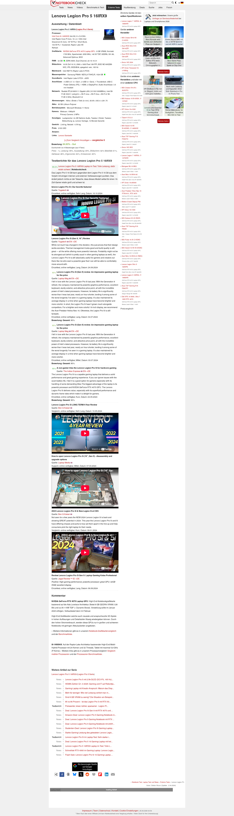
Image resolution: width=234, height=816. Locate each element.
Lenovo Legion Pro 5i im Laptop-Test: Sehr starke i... (87, 737)
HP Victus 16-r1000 (128, 210)
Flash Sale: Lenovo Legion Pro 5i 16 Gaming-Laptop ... (89, 754)
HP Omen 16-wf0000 (129, 182)
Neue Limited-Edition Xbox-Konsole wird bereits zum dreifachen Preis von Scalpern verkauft (153, 40)
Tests (61, 7)
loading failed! (55, 790)
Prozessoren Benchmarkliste (89, 654)
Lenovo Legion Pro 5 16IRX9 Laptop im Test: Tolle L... (88, 746)
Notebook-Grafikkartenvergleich (102, 630)
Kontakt (115, 810)
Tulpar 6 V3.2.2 (127, 117)
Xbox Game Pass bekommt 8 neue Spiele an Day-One (174, 63)
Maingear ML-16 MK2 (129, 166)
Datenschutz (104, 810)
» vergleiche (97, 140)
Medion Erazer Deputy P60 (131, 201)
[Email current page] (113, 774)
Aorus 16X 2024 (127, 62)
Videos (80, 7)
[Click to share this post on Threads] (68, 774)
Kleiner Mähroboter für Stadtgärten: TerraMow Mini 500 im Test (174, 112)
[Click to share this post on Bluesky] (74, 774)
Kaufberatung (130, 7)
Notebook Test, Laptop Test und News (145, 782)
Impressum (87, 810)
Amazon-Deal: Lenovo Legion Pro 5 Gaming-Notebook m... (90, 714)
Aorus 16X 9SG (127, 147)
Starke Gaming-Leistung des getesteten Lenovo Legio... (89, 732)
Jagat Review (64, 578)
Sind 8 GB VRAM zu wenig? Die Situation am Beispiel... (89, 697)
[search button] (173, 2)
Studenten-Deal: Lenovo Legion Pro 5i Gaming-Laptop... (89, 728)
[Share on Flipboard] (100, 774)
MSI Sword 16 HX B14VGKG (132, 248)
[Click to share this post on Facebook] (61, 774)
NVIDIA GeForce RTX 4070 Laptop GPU (79, 51)
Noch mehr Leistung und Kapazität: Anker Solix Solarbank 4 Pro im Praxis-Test (174, 90)
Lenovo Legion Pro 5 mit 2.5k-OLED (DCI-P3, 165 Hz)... (89, 679)
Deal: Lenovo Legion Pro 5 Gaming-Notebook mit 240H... (89, 723)
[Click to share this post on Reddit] (87, 774)
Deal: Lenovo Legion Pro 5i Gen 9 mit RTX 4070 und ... (89, 710)
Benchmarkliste (65, 634)
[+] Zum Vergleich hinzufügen (77, 140)
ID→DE (76, 578)
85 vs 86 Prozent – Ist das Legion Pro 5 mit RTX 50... (88, 701)
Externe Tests (114, 7)
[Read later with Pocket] (93, 774)
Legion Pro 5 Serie (84, 29)
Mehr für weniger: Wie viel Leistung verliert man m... (87, 692)
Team (95, 810)
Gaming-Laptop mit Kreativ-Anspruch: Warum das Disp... (89, 688)
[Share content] (56, 774)
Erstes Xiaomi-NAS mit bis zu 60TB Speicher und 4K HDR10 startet (174, 41)
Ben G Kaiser (64, 407)
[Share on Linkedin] (106, 774)
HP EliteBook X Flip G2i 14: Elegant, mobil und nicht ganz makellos (153, 91)
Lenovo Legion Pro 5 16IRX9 (64, 674)
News (70, 7)
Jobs (160, 7)
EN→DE (73, 241)
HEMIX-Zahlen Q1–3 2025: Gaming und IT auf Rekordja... (90, 683)
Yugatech (62, 190)
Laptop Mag (63, 278)
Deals (142, 7)
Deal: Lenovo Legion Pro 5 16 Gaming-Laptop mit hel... (89, 741)
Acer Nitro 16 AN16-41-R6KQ (132, 256)
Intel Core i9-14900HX (60, 36)
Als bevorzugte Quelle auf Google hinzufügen (87, 767)
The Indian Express (71, 371)
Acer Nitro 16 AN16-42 (129, 174)
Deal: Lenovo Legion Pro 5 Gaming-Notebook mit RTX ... (89, 719)
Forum (169, 7)
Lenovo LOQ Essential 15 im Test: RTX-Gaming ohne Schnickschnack (152, 111)
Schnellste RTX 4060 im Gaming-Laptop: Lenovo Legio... (89, 750)
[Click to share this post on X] (81, 774)
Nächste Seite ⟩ (163, 71)
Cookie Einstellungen (129, 810)
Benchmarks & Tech (95, 7)
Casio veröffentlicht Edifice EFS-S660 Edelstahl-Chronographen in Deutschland (153, 62)
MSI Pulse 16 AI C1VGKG (131, 239)
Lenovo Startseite (65, 135)
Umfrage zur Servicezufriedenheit (165, 18)
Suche (151, 7)
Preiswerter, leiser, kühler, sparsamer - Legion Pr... (86, 706)
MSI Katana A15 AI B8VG (131, 218)
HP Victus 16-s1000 (129, 109)
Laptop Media (64, 462)
